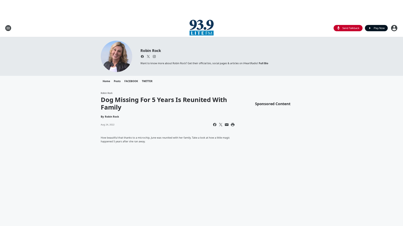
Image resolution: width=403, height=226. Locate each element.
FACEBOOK (131, 81)
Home (106, 81)
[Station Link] (202, 28)
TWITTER (147, 81)
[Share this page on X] (221, 124)
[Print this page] (232, 124)
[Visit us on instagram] (154, 56)
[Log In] (394, 28)
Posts (117, 81)
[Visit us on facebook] (142, 56)
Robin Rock (150, 50)
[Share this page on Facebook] (215, 124)
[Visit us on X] (148, 56)
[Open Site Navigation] (8, 28)
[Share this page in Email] (226, 124)
